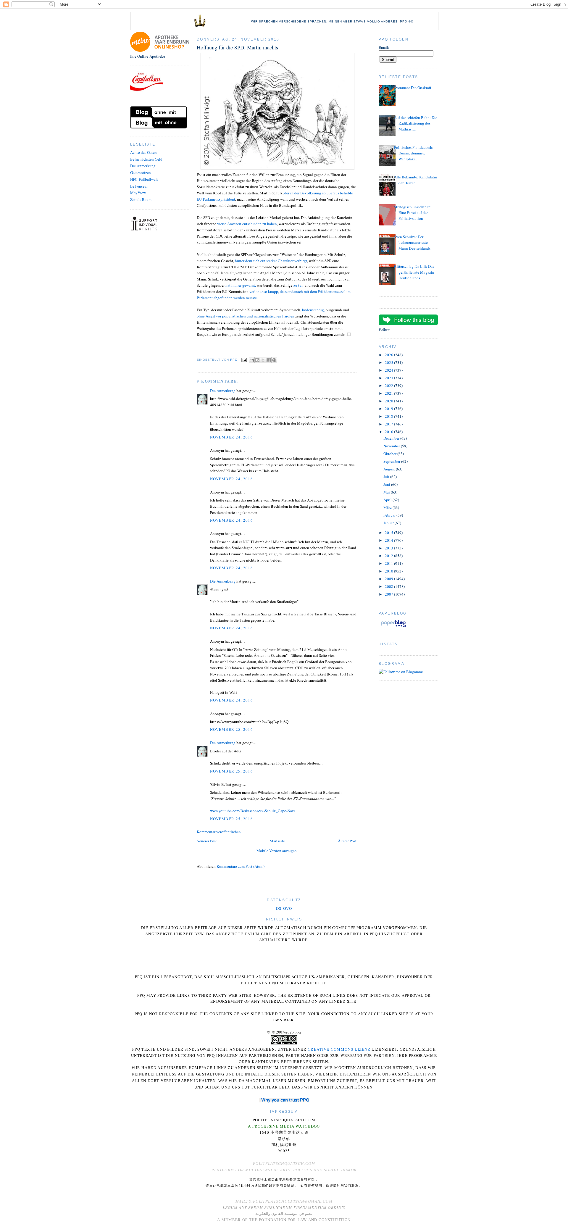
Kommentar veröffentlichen (219, 831)
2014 (389, 540)
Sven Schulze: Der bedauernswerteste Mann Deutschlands (412, 242)
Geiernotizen (140, 172)
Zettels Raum (140, 199)
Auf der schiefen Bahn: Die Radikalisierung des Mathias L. (415, 123)
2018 (389, 416)
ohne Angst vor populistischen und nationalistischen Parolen (245, 316)
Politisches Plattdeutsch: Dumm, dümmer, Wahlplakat (413, 153)
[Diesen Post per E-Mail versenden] (252, 360)
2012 (389, 555)
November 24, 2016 (231, 437)
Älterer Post (347, 841)
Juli (386, 476)
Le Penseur (139, 186)
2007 (389, 594)
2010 (389, 571)
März (388, 507)
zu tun (298, 285)
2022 (389, 385)
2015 (389, 532)
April (388, 499)
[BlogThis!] (257, 360)
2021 (389, 393)
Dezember (391, 438)
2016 (389, 431)
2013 (389, 548)
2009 (389, 578)
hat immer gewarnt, (240, 285)
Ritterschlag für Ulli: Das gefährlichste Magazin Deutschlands (414, 272)
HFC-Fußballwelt (144, 179)
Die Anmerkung (143, 165)
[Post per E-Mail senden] (244, 359)
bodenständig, (313, 309)
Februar (389, 515)
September (392, 461)
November (392, 446)
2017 (389, 424)
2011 (389, 563)
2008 (389, 586)
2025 (389, 362)
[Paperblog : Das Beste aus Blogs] (393, 627)
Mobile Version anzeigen (276, 850)
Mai (387, 492)
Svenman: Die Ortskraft (412, 87)
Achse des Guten (143, 152)
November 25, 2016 (231, 729)
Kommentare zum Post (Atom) (240, 866)
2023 (389, 377)
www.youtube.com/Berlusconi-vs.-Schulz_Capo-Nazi (252, 810)
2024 (389, 370)
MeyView (138, 192)
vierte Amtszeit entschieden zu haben (247, 223)
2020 (389, 401)
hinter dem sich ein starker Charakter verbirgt (271, 260)
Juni (387, 484)
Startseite (277, 841)
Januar (389, 522)
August (389, 469)
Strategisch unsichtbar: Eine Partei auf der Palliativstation (412, 212)
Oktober (390, 453)
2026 (389, 354)
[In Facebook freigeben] (269, 360)
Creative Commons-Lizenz (339, 1049)
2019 (389, 408)
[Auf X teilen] (263, 360)
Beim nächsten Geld (146, 159)
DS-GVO (284, 908)
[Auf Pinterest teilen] (274, 360)
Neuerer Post (207, 841)
